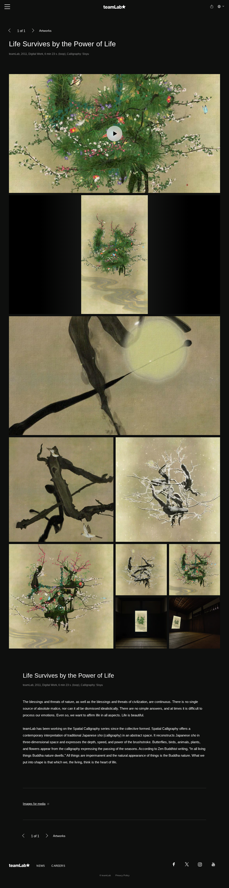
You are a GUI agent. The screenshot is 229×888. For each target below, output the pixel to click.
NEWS (40, 865)
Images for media (34, 803)
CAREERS (58, 865)
